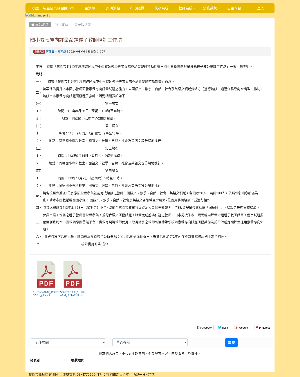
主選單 (90, 8)
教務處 (62, 51)
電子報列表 (82, 24)
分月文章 (61, 24)
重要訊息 (39, 52)
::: (30, 19)
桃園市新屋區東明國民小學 (53, 8)
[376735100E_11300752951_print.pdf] (46, 274)
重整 (231, 342)
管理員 (50, 51)
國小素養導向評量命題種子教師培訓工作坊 (76, 40)
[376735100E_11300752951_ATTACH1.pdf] (73, 274)
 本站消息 (40, 24)
